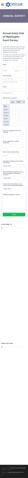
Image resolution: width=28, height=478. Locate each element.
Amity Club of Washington (18, 468)
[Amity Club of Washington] (14, 4)
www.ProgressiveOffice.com (16, 472)
